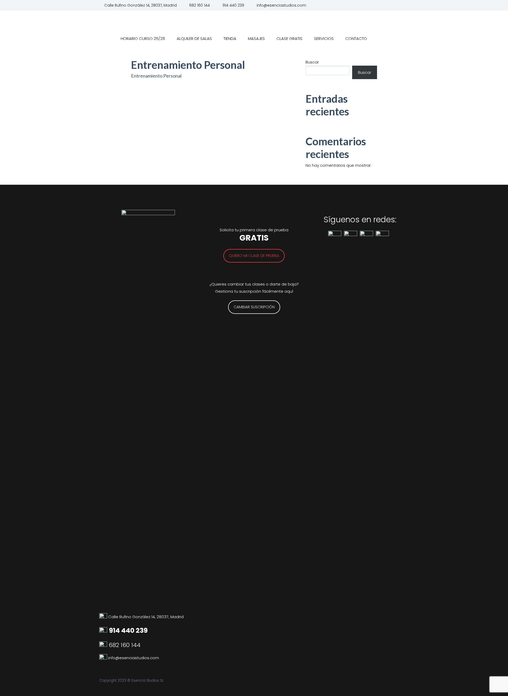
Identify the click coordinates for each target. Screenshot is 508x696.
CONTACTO (356, 38)
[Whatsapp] (103, 658)
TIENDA (230, 38)
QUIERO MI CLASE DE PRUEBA (254, 255)
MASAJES (256, 38)
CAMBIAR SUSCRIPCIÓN (254, 307)
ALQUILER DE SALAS (194, 38)
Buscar (312, 62)
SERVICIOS (324, 38)
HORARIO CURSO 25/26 (143, 38)
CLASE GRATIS (289, 38)
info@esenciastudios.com (281, 5)
